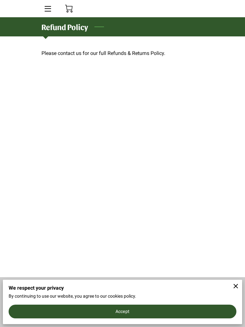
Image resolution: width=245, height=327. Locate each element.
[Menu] (47, 9)
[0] (69, 8)
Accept (122, 311)
